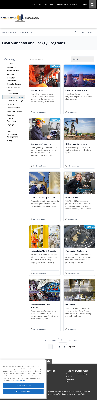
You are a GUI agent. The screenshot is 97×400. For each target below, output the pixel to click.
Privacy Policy (80, 394)
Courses (11, 32)
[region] (23, 379)
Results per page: (51, 340)
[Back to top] (48, 372)
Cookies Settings (23, 391)
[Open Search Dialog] (92, 4)
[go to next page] (59, 346)
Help (67, 382)
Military (68, 374)
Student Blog (82, 374)
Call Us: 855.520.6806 (85, 32)
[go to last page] (64, 346)
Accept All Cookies (23, 385)
